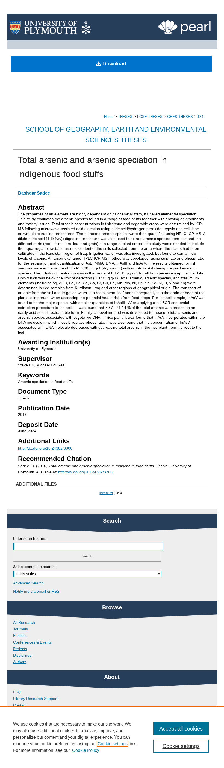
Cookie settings (113, 743)
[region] (112, 737)
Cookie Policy (85, 750)
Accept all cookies (181, 729)
